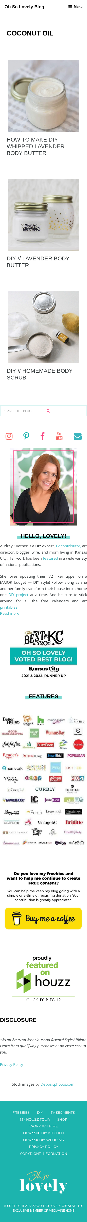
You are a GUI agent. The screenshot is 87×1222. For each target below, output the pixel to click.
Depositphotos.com (58, 1084)
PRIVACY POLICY (43, 1146)
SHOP (62, 1119)
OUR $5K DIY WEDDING (43, 1140)
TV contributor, (69, 545)
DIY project (19, 594)
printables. (9, 607)
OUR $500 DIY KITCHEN (43, 1133)
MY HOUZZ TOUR (35, 1119)
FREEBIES (20, 1112)
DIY (40, 1112)
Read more (9, 613)
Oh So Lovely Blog (24, 6)
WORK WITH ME (43, 1126)
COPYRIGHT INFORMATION (43, 1153)
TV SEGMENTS (63, 1112)
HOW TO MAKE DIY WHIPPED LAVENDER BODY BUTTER (35, 146)
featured (51, 558)
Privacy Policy (11, 1064)
